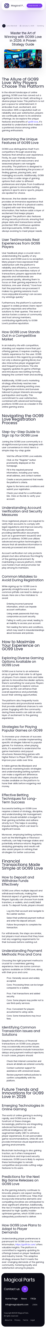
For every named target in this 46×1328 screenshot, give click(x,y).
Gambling (40, 26)
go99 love (33, 121)
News (24, 1298)
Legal (32, 1320)
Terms (25, 1320)
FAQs (33, 1298)
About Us (8, 1320)
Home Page (11, 1298)
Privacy (17, 1320)
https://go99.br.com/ (25, 1244)
